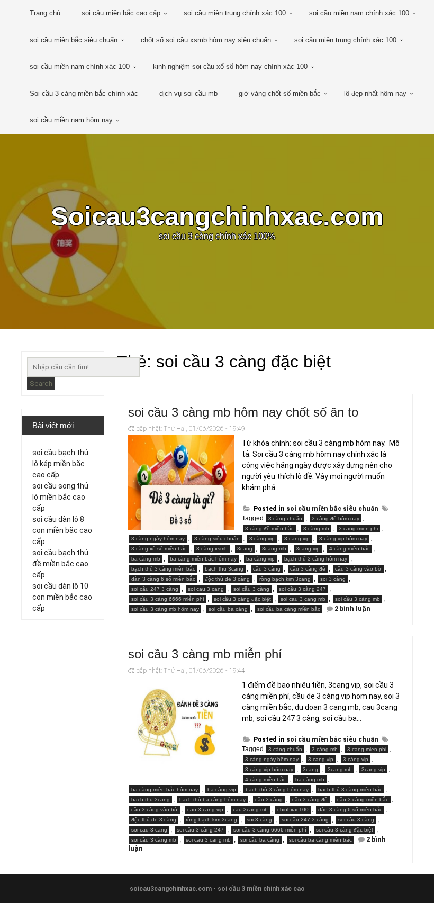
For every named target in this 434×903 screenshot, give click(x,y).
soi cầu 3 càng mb (357, 599)
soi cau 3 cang (206, 589)
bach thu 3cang (224, 569)
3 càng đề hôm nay (335, 518)
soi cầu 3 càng (251, 589)
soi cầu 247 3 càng (154, 589)
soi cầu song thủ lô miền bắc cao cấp (60, 497)
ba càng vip (260, 559)
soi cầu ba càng (228, 609)
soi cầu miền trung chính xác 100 (235, 13)
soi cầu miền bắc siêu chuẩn (73, 40)
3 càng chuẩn (285, 518)
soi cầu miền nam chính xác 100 (359, 13)
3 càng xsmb (212, 549)
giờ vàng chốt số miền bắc (280, 93)
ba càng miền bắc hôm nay (203, 559)
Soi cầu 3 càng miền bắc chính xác (84, 93)
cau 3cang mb (250, 809)
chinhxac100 (293, 809)
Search (41, 383)
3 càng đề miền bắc (269, 528)
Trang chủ (45, 13)
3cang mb (274, 549)
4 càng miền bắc (349, 549)
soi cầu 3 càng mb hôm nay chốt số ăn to (243, 412)
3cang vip (308, 549)
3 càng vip (262, 538)
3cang (244, 549)
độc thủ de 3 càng (227, 579)
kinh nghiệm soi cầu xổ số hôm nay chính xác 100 (230, 66)
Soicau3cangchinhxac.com (217, 216)
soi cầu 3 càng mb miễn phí (205, 654)
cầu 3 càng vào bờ (358, 569)
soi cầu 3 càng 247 (302, 589)
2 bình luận (352, 608)
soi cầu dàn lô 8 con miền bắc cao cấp (62, 530)
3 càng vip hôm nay (343, 538)
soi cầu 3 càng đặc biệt (242, 599)
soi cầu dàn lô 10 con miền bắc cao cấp (62, 597)
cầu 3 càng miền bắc (362, 799)
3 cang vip (297, 538)
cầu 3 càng (267, 569)
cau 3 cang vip (205, 809)
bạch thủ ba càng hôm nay (212, 799)
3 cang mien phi (358, 528)
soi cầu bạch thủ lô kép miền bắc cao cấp (60, 463)
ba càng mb (145, 559)
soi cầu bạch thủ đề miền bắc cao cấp (60, 563)
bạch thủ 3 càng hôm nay (315, 559)
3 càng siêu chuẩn (217, 538)
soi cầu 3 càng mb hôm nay (165, 609)
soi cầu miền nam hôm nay (71, 120)
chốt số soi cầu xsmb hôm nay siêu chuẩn (206, 40)
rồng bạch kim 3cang (285, 579)
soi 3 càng (333, 579)
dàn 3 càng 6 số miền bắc (163, 579)
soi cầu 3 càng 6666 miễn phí (167, 599)
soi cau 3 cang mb (303, 599)
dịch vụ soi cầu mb (188, 93)
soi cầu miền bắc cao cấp (121, 13)
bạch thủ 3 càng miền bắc (163, 569)
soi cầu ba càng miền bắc (288, 609)
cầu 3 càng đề (308, 569)
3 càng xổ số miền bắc (159, 549)
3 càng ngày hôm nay (158, 538)
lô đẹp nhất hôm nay (375, 93)
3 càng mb (316, 528)
